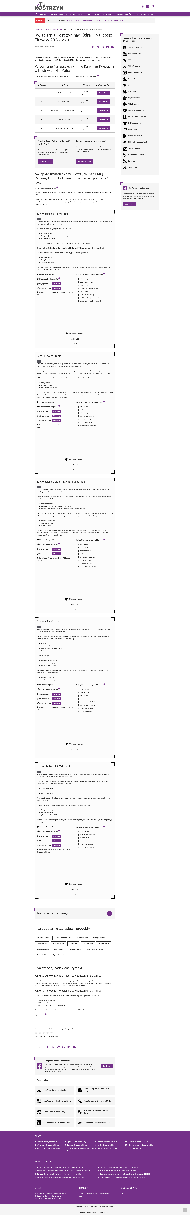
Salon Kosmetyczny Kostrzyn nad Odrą (141, 1145)
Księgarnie (132, 129)
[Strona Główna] (36, 14)
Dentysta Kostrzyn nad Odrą (47, 1142)
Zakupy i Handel (57, 29)
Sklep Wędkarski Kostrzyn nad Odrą (57, 1101)
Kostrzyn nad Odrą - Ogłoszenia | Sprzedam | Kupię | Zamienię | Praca (96, 20)
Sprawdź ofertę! (45, 161)
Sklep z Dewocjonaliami (137, 142)
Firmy (61, 14)
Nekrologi (99, 14)
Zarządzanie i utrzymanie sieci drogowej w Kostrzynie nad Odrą (59, 1174)
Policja (54, 14)
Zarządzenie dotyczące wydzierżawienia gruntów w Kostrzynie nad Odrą (62, 1167)
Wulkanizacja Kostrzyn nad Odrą (48, 1148)
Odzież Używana (134, 123)
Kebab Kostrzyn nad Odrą (136, 1148)
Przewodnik (141, 14)
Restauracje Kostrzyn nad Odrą (108, 1148)
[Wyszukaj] (152, 6)
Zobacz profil (56, 283)
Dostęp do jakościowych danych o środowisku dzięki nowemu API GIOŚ (125, 1174)
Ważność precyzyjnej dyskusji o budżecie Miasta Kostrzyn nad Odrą (60, 1177)
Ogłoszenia (70, 14)
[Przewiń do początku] (185, 1210)
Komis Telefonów (135, 136)
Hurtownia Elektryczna (137, 155)
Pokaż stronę (56, 416)
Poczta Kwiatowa (135, 72)
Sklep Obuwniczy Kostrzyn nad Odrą (57, 1123)
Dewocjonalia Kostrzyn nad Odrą (97, 1123)
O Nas (86, 1206)
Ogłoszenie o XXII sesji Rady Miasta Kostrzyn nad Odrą (119, 1167)
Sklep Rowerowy (134, 66)
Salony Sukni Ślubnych (137, 117)
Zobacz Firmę (103, 93)
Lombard (131, 161)
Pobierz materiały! (84, 161)
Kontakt (80, 1196)
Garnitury (132, 91)
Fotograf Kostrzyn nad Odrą (77, 1145)
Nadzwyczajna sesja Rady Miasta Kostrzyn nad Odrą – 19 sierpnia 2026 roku (63, 1170)
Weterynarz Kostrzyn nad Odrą (48, 1145)
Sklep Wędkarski (135, 54)
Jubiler (130, 85)
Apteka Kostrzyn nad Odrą (76, 1142)
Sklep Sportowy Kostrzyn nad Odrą (97, 1101)
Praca (79, 14)
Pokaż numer (56, 288)
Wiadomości (44, 14)
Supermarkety (134, 98)
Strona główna (39, 29)
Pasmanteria (133, 79)
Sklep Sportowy (134, 60)
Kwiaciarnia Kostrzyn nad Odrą (138, 1142)
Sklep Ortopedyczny (136, 110)
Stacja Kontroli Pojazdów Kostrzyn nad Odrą (80, 1150)
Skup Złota (132, 167)
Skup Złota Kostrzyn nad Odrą (54, 1090)
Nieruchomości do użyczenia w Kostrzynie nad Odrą (118, 1170)
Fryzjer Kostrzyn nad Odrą (106, 1145)
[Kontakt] (147, 6)
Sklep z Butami (134, 148)
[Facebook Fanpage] (142, 6)
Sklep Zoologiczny (135, 47)
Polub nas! (107, 1066)
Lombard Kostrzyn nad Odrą (54, 1112)
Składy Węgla (133, 104)
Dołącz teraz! (129, 204)
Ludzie (150, 14)
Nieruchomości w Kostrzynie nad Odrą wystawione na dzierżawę (122, 1177)
